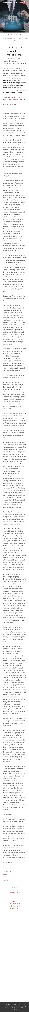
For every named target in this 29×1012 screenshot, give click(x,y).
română (16, 34)
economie (5, 880)
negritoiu (19, 58)
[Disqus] (14, 935)
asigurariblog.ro (15, 99)
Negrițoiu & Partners (13, 2)
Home (10, 34)
